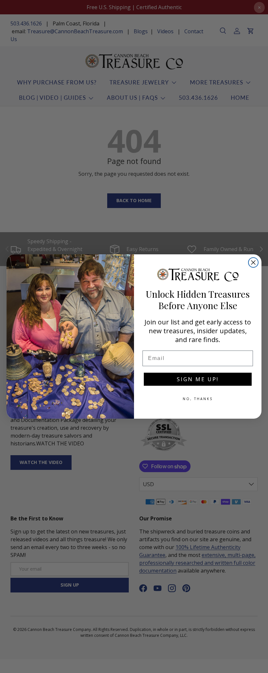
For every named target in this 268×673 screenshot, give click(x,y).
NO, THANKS (198, 398)
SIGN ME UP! (198, 379)
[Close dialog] (253, 262)
